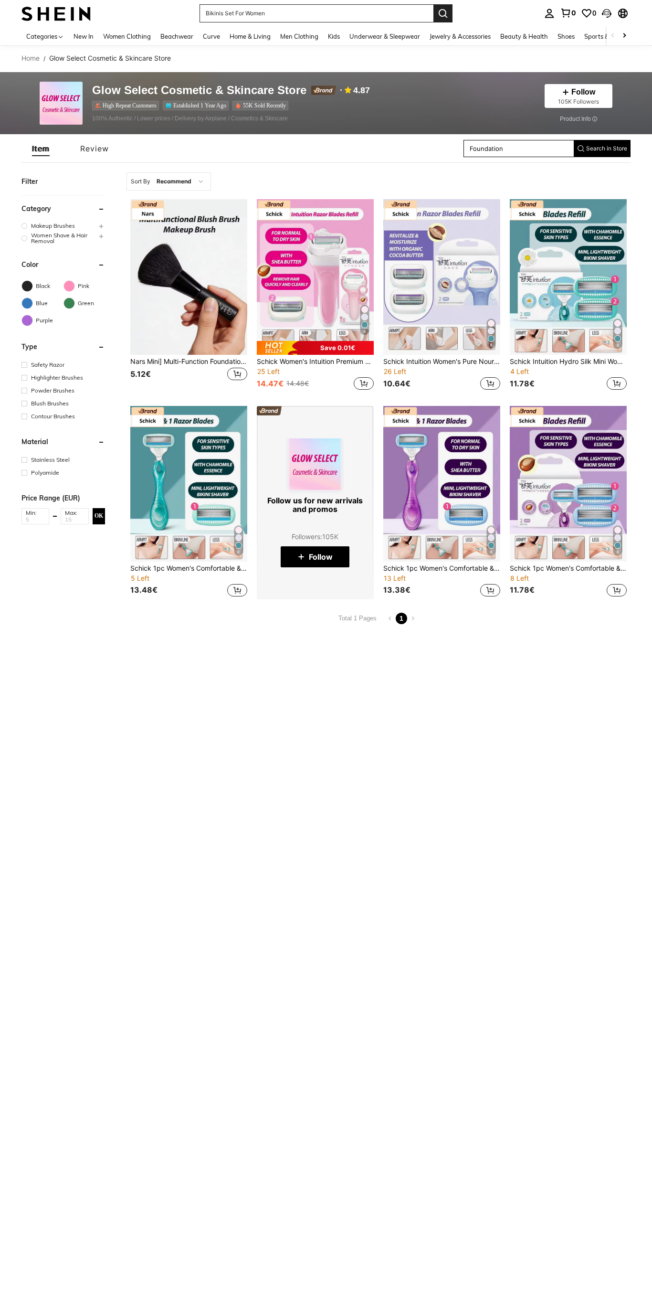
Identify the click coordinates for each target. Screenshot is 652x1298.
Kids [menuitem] (334, 36)
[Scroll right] (624, 36)
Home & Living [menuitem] (250, 36)
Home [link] (30, 58)
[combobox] (168, 181)
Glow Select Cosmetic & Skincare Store (199, 90)
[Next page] (413, 618)
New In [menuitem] (84, 36)
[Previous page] (390, 618)
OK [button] (99, 515)
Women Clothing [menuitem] (127, 36)
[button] (606, 13)
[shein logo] (56, 13)
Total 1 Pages (357, 618)
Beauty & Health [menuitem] (524, 36)
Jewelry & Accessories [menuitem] (460, 36)
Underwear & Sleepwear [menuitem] (384, 36)
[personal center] (549, 13)
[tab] (41, 148)
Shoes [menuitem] (566, 36)
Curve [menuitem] (211, 36)
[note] (315, 348)
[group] (63, 226)
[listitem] (127, 105)
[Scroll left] (613, 36)
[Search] (442, 13)
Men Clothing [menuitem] (299, 36)
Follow (321, 557)
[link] (568, 13)
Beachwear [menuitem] (176, 36)
